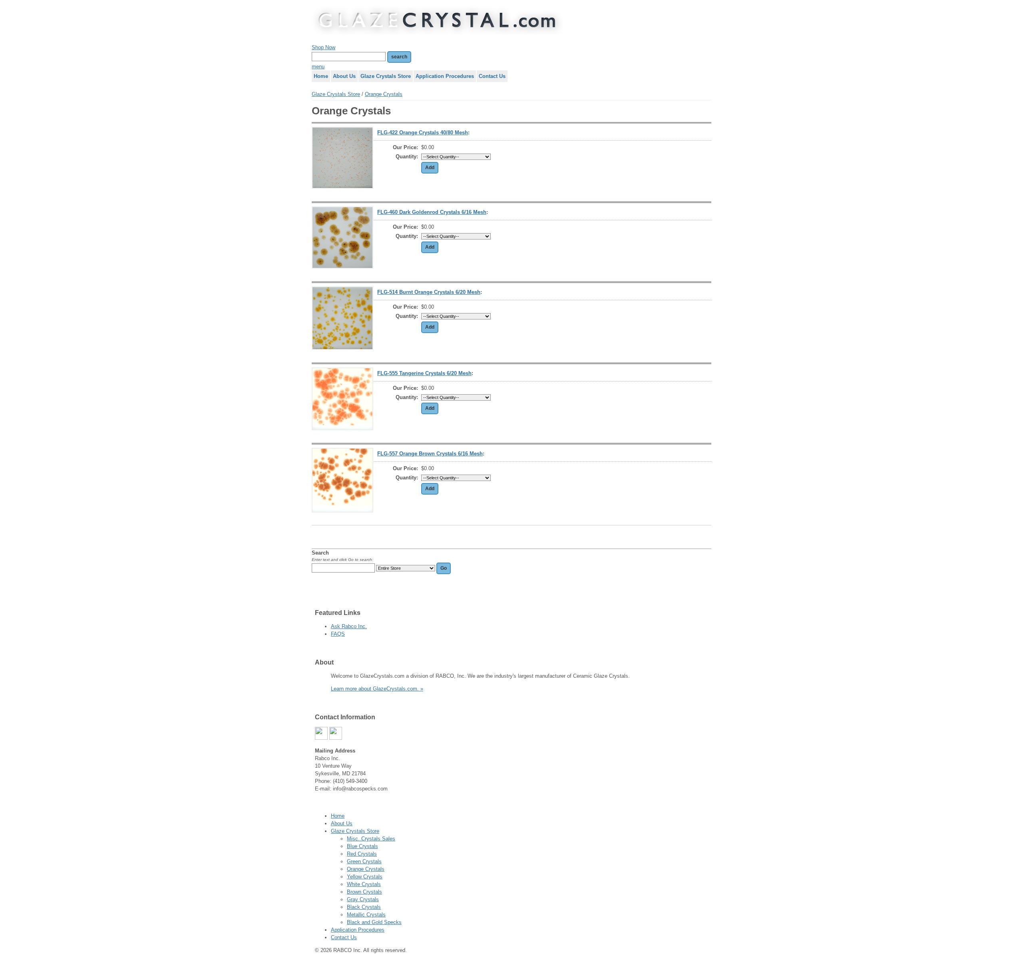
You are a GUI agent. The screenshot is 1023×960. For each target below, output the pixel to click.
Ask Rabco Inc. (349, 626)
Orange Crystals (383, 94)
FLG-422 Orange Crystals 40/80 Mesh (422, 133)
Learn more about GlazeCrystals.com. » (377, 689)
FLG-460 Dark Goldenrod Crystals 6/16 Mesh (431, 212)
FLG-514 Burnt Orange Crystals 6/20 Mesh (428, 292)
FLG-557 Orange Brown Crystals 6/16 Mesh (430, 454)
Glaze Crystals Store (336, 94)
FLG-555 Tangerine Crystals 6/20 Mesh (424, 373)
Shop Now (323, 47)
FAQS (338, 634)
